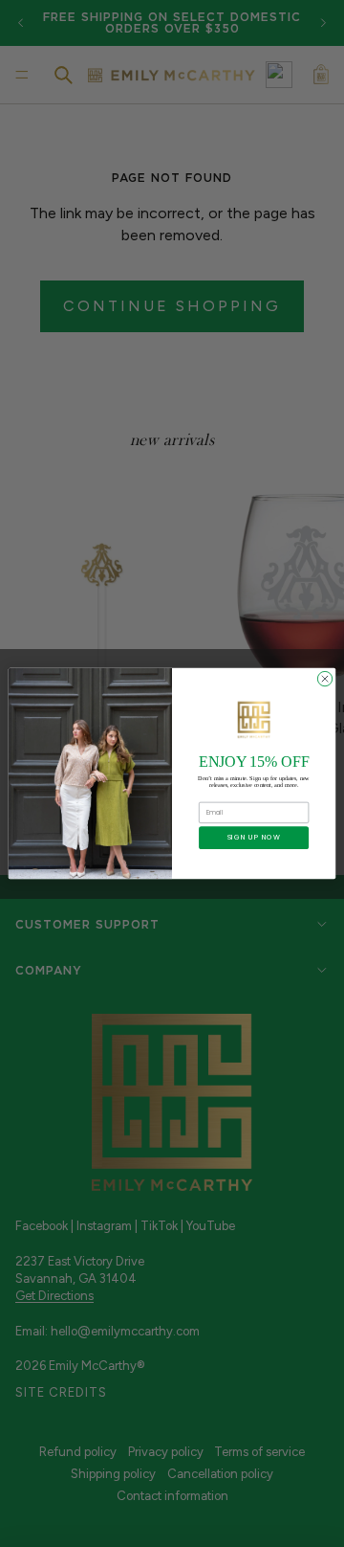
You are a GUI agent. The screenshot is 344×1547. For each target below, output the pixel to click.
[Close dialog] (324, 678)
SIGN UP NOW (254, 837)
